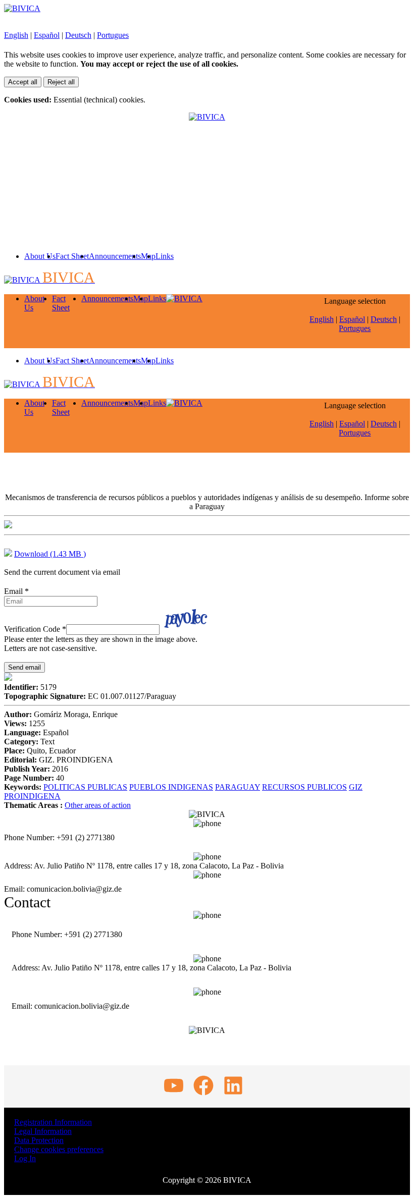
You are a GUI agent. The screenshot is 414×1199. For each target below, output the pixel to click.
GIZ (356, 787)
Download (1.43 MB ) (50, 554)
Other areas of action (98, 805)
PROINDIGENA (32, 796)
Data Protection (39, 1140)
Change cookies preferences (59, 1149)
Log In (25, 1158)
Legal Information (43, 1131)
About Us (40, 256)
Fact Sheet (72, 256)
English (16, 35)
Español (47, 35)
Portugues (113, 35)
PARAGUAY (237, 787)
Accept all (22, 82)
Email (16, 591)
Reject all (61, 82)
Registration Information (53, 1122)
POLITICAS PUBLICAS (85, 787)
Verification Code (35, 629)
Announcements (115, 256)
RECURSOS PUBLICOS (304, 787)
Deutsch (78, 35)
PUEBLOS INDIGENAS (171, 787)
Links (165, 256)
